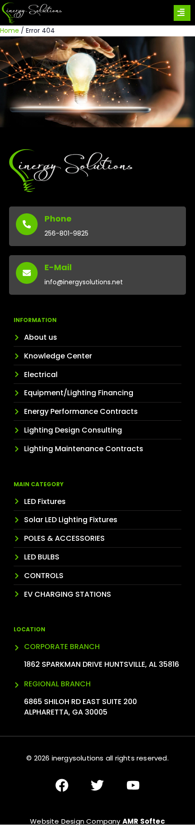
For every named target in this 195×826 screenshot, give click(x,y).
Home (9, 30)
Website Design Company (97, 821)
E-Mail (58, 267)
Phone (58, 218)
